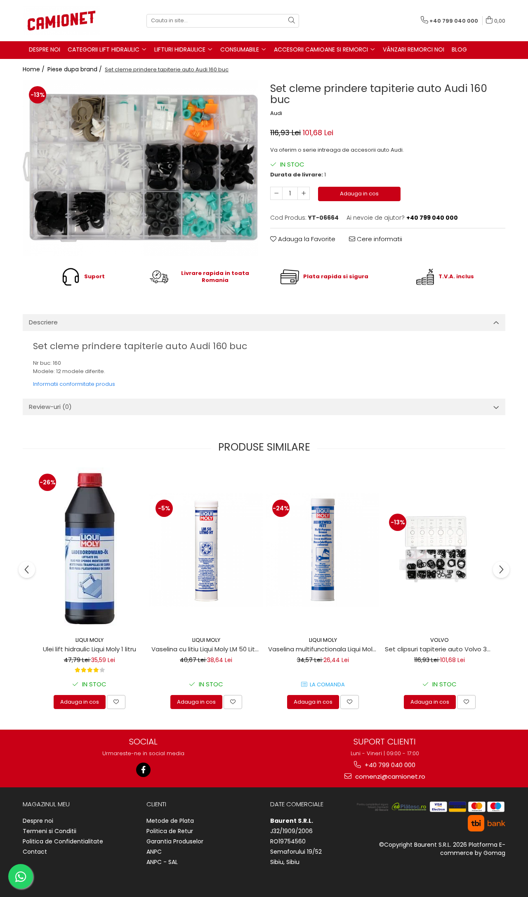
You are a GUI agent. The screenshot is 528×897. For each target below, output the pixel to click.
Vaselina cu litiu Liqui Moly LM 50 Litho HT (207, 649)
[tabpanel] (140, 168)
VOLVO (439, 640)
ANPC (154, 852)
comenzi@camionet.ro (389, 776)
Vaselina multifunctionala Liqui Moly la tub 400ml (324, 649)
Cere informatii (378, 239)
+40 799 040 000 (389, 765)
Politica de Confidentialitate (63, 841)
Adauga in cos (359, 193)
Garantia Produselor (174, 841)
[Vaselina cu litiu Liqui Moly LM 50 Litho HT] (206, 550)
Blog (459, 49)
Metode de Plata (170, 821)
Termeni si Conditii (49, 831)
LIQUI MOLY (89, 640)
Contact (35, 852)
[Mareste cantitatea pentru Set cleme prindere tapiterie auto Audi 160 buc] (303, 193)
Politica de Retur (169, 831)
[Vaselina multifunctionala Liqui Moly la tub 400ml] (323, 550)
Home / (34, 69)
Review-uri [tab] (50, 406)
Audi (276, 113)
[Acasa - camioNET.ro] (64, 20)
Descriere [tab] (43, 322)
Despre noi (38, 821)
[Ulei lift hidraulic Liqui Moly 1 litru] (89, 549)
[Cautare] (291, 21)
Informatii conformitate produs (74, 384)
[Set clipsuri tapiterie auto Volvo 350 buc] (439, 549)
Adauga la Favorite (305, 239)
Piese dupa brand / (75, 69)
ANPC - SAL (162, 862)
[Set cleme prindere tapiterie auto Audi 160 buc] (140, 168)
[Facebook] (143, 770)
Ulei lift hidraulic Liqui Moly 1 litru (89, 649)
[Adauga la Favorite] (116, 702)
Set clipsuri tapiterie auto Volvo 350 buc (440, 649)
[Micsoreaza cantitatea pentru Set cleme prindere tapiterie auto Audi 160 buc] (276, 193)
